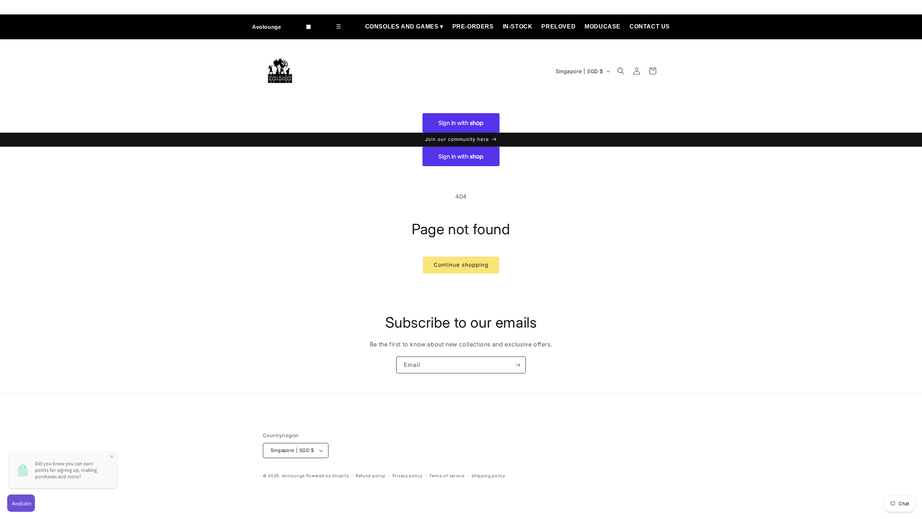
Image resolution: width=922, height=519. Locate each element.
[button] (621, 71)
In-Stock (518, 26)
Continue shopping (461, 264)
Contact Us (650, 26)
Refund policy (370, 475)
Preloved (558, 26)
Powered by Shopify (327, 475)
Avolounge (266, 27)
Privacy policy (407, 475)
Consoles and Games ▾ (404, 26)
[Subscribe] (517, 364)
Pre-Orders (473, 26)
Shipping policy (488, 475)
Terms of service (446, 475)
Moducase (603, 26)
